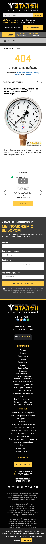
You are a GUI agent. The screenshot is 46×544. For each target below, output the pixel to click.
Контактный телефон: (11, 251)
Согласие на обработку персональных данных (23, 403)
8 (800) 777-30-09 (9, 22)
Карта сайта (23, 368)
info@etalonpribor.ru (10, 20)
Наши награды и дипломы (23, 388)
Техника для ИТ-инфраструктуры (23, 431)
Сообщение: (6, 260)
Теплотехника (23, 422)
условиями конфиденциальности (22, 290)
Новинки (23, 445)
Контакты (23, 365)
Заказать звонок (33, 27)
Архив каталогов (23, 451)
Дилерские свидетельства (23, 385)
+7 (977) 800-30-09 (24, 474)
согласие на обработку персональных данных (26, 288)
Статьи (23, 353)
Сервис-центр (23, 356)
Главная (5, 49)
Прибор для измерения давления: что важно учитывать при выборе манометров (21, 91)
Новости (23, 359)
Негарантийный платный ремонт (23, 395)
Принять (27, 540)
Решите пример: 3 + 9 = (11, 273)
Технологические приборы (23, 442)
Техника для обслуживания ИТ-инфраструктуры (23, 435)
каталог (28, 75)
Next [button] (41, 192)
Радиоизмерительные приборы (23, 413)
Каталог (11, 49)
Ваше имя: (6, 242)
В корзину (23, 204)
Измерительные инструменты (23, 425)
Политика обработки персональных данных (23, 377)
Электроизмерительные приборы (23, 416)
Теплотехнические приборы (23, 428)
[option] (23, 127)
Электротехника (23, 419)
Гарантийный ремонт (23, 391)
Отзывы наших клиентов (23, 382)
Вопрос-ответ (23, 362)
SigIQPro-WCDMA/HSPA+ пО (23, 194)
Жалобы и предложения (23, 399)
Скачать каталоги (23, 448)
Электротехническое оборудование (23, 439)
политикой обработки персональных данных (27, 291)
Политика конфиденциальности (23, 372)
